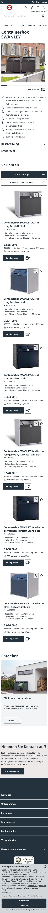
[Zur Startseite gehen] (15, 7)
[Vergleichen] (26, 7)
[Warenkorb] (44, 7)
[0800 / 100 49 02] (2, 2)
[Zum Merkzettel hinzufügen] (41, 195)
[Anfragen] (28, 258)
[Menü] (2, 7)
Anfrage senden (12, 771)
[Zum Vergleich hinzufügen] (36, 195)
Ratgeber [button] (35, 2)
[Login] (38, 7)
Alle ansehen (34, 89)
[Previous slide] (2, 25)
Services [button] (44, 2)
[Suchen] (43, 16)
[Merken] (32, 7)
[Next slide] (45, 65)
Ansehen (11, 720)
